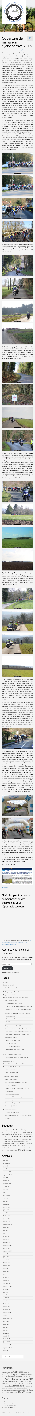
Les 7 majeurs (7, 1137)
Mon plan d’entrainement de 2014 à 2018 (16, 1082)
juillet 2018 (6, 1257)
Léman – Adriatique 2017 (11, 1069)
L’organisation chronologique (14, 1003)
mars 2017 (6, 1280)
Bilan (12, 1130)
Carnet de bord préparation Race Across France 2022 (18, 1031)
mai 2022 (5, 1192)
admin (6, 49)
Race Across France (13, 1141)
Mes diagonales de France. (12, 1000)
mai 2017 (5, 1274)
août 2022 (5, 1189)
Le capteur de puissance (11, 1100)
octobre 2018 (6, 1248)
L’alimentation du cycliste (10, 1109)
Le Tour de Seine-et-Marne (13, 1046)
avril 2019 (6, 1236)
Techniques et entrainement (10, 1076)
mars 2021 (6, 1204)
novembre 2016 (7, 1286)
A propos (5, 982)
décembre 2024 (7, 1172)
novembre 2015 (7, 1312)
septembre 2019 (7, 1224)
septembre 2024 (7, 1175)
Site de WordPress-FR (9, 1407)
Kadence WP (27, 1412)
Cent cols (18, 1129)
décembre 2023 (7, 1183)
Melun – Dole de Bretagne (13, 1040)
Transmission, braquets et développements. (16, 1103)
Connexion (6, 1402)
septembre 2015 (7, 1318)
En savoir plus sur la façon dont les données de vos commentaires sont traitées (16, 942)
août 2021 (5, 1198)
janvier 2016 (6, 1306)
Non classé (18, 49)
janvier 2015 (6, 1342)
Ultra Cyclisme (28, 1148)
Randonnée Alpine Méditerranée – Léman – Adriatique (17, 1067)
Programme (17, 1139)
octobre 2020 (6, 1207)
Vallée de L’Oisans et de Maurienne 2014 (14, 1064)
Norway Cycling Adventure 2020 (12, 1054)
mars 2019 (6, 1239)
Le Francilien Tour (11, 1043)
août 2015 (5, 1321)
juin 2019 (5, 1230)
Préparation (24, 1139)
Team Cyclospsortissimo (17, 1147)
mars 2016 (6, 1301)
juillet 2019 (6, 1227)
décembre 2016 (7, 1283)
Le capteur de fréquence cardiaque (14, 1097)
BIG (3, 1130)
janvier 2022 (6, 1195)
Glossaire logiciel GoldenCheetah (13, 1106)
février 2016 (6, 1304)
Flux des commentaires (10, 1405)
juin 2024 (5, 1177)
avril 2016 (6, 1298)
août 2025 (5, 1166)
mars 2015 (6, 1336)
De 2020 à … (9, 1022)
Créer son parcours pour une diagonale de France (19, 1006)
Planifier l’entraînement (11, 1079)
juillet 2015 (6, 1324)
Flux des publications (9, 1404)
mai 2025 (5, 1169)
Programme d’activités (9, 995)
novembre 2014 (7, 1345)
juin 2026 (5, 1160)
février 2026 (6, 1163)
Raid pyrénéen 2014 (8, 1061)
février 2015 (6, 1339)
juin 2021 (5, 1201)
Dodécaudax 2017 (10, 1016)
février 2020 (6, 1216)
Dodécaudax (10, 1134)
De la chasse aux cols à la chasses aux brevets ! (17, 988)
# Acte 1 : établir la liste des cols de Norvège (16, 1057)
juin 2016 (5, 1292)
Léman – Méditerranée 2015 (12, 1072)
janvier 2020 (6, 1219)
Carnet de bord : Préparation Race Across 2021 (17, 1034)
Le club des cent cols (8, 985)
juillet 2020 (6, 1210)
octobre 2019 (6, 1221)
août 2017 (5, 1268)
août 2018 (5, 1254)
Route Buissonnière (19, 1145)
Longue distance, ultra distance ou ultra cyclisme (16, 997)
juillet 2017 (6, 1271)
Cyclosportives (5, 887)
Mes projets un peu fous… (12, 1037)
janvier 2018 (6, 1265)
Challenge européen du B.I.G (11, 992)
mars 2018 (6, 1260)
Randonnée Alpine (17, 1143)
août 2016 (5, 1289)
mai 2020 (5, 1213)
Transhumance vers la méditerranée (15, 1049)
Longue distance (20, 1136)
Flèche (24, 1134)
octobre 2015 (6, 1315)
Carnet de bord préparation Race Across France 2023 (18, 1029)
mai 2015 (5, 1330)
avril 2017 (6, 1277)
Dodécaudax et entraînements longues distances (17, 1013)
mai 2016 (5, 1295)
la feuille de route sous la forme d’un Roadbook (18, 1009)
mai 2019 (5, 1233)
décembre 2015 (7, 1309)
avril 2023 (6, 1186)
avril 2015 (6, 1333)
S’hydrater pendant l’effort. (12, 1112)
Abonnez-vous (7, 968)
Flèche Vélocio (29, 1134)
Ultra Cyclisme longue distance (10, 1150)
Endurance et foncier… (11, 1085)
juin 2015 (5, 1327)
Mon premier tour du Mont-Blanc (13, 1026)
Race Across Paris (23, 1141)
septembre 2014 (7, 1347)
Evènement (18, 1134)
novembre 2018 (7, 1245)
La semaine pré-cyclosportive (12, 1094)
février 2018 (6, 1262)
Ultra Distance (24, 1150)
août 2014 (5, 1350)
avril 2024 (6, 1180)
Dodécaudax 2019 (10, 1019)
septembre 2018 (7, 1251)
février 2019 (6, 1242)
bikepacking (7, 1130)
